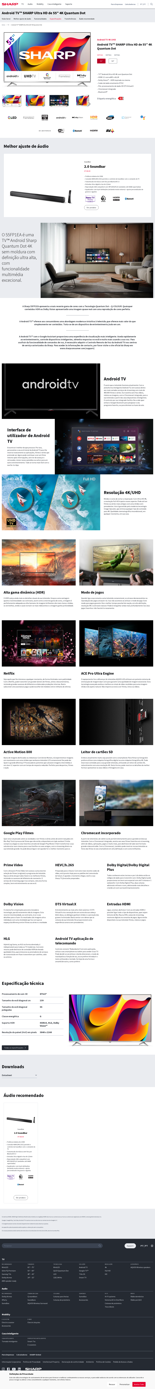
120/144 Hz (57, 1277)
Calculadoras (130, 4)
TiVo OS (82, 1274)
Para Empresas (117, 4)
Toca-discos (109, 1307)
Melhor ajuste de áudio (22, 19)
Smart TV (82, 1277)
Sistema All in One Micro (114, 1300)
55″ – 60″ (31, 1271)
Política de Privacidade (32, 1362)
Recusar (112, 1384)
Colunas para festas (61, 1296)
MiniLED (5, 1267)
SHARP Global (35, 1355)
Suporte (68, 4)
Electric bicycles (34, 1322)
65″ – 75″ (31, 1267)
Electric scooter (8, 1322)
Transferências (70, 19)
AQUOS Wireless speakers (140, 1267)
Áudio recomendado (87, 19)
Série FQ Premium (9, 1271)
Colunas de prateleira (61, 1300)
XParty (4, 1300)
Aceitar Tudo (139, 1384)
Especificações (55, 19)
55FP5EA (108, 55)
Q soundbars (32, 1296)
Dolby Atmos (7, 1277)
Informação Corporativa (11, 1362)
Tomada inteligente (9, 1341)
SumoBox (5, 1303)
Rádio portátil (136, 1300)
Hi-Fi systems (110, 1296)
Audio (30, 4)
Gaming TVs (6, 1274)
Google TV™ (83, 1271)
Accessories (83, 1300)
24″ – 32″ (31, 1277)
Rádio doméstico (137, 1296)
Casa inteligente (54, 4)
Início (3, 25)
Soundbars (32, 1300)
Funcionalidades (40, 19)
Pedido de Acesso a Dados (123, 1362)
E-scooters (32, 1345)
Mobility (40, 4)
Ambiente (90, 1362)
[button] (89, 104)
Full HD (108, 1271)
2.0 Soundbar (95, 166)
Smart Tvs (31, 1341)
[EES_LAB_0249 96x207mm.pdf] (121, 98)
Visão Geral (6, 19)
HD (106, 1274)
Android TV (83, 1267)
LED (54, 1274)
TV (22, 4)
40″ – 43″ (31, 1274)
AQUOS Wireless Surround (37, 1303)
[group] (47, 60)
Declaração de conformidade (73, 1362)
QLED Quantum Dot (61, 1271)
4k (106, 1267)
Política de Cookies (103, 1362)
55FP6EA (117, 55)
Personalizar (125, 1384)
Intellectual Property (51, 1362)
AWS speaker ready (9, 1281)
